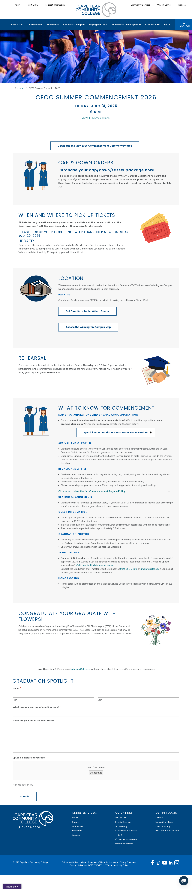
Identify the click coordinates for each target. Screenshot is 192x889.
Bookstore (77, 830)
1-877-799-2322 (96, 865)
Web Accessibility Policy (116, 865)
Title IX (118, 834)
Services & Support (74, 24)
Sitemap (76, 834)
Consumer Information (126, 839)
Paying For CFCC (98, 24)
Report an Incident (124, 843)
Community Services (140, 4)
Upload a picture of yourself (29, 757)
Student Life (152, 24)
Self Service (78, 826)
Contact (159, 817)
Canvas (75, 822)
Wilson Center (164, 4)
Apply (17, 4)
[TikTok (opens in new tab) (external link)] (159, 862)
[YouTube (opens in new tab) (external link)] (164, 863)
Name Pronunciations (116, 432)
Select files (96, 772)
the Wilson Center (87, 311)
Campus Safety (163, 826)
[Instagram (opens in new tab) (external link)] (176, 863)
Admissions (35, 24)
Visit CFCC (33, 4)
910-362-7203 (129, 569)
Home (20, 88)
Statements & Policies (126, 830)
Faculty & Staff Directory (167, 830)
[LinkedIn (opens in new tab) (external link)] (171, 862)
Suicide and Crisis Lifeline (74, 862)
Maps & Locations (164, 822)
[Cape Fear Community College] (96, 9)
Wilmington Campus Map (88, 327)
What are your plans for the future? (33, 720)
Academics (52, 24)
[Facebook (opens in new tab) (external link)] (152, 863)
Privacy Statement (128, 862)
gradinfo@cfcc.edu (150, 569)
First (15, 699)
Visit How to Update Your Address (94, 565)
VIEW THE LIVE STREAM (96, 118)
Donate (182, 4)
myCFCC (168, 24)
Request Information (55, 4)
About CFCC (18, 24)
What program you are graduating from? (37, 707)
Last (100, 699)
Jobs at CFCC (121, 817)
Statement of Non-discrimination (103, 862)
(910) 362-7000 (28, 827)
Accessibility (121, 826)
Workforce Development (126, 24)
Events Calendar (123, 822)
